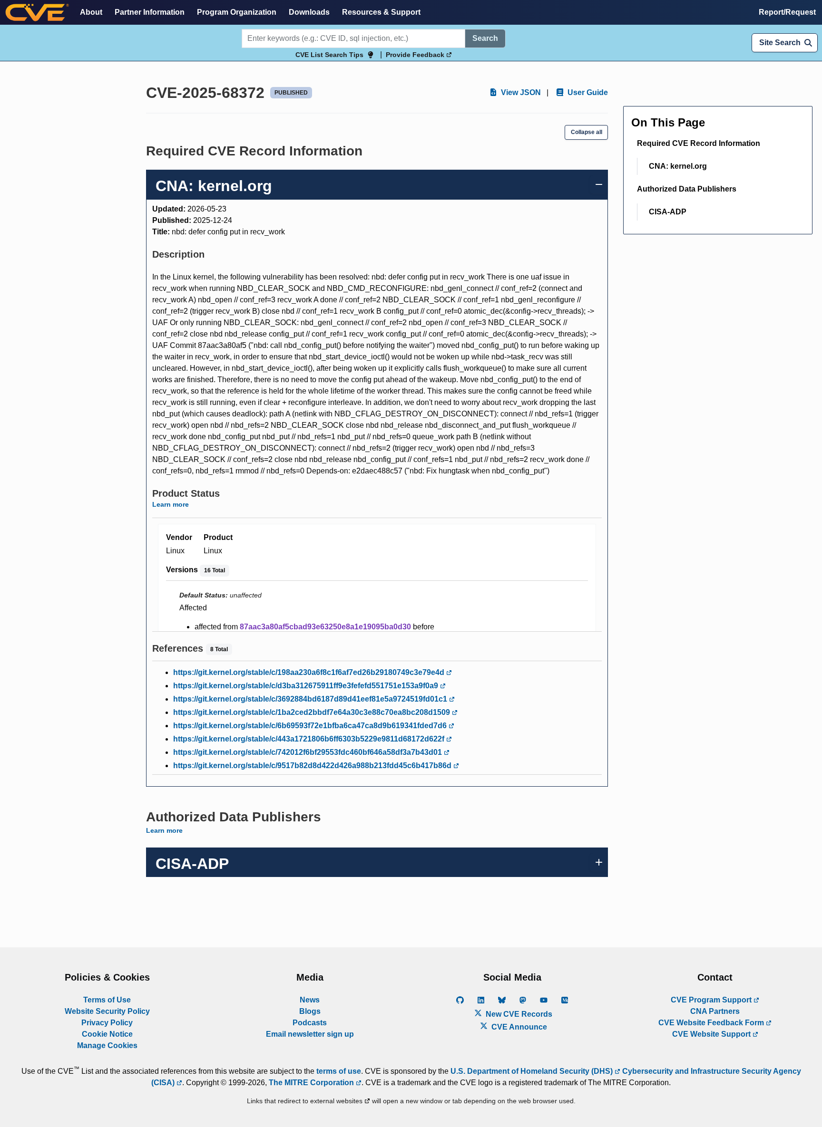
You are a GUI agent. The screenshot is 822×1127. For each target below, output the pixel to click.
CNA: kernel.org (678, 166)
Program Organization (236, 12)
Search (485, 38)
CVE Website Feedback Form (712, 1023)
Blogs (310, 1011)
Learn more (170, 504)
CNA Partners (715, 1011)
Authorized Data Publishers (686, 189)
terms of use (338, 1071)
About (91, 12)
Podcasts (310, 1023)
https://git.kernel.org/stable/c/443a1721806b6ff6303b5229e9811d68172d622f (309, 739)
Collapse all (586, 132)
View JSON (520, 92)
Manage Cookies (107, 1045)
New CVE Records (518, 1014)
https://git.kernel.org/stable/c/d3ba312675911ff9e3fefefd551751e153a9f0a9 (306, 686)
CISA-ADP (667, 212)
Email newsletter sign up (310, 1034)
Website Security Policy (107, 1011)
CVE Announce (518, 1027)
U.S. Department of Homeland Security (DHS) (532, 1071)
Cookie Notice (107, 1034)
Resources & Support (381, 12)
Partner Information (150, 12)
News (310, 1000)
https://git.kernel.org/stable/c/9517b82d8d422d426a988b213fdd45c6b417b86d (313, 765)
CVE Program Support (712, 1000)
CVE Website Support (712, 1034)
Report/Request (787, 12)
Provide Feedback (416, 54)
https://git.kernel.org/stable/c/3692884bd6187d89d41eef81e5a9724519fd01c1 (311, 699)
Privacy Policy (107, 1023)
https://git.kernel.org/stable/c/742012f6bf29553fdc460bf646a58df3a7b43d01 (308, 752)
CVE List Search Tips (329, 54)
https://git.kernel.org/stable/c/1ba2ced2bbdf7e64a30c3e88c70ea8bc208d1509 (312, 712)
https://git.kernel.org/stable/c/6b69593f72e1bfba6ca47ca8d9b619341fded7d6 (311, 726)
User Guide (587, 92)
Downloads (309, 12)
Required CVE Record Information (698, 143)
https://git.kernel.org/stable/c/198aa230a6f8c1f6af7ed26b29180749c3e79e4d (309, 672)
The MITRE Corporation (312, 1083)
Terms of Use (107, 1000)
